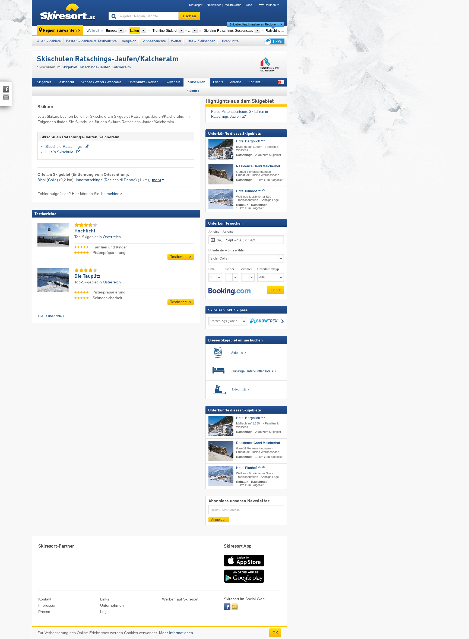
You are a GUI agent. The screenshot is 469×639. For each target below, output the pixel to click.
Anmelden (218, 520)
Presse (44, 611)
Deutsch (270, 5)
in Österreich (110, 237)
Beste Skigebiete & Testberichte (91, 41)
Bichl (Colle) (47, 180)
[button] (229, 291)
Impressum (48, 605)
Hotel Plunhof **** (250, 191)
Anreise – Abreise (220, 231)
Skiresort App (238, 546)
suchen (275, 290)
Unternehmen (112, 605)
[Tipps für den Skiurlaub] (274, 41)
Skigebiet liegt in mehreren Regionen (253, 24)
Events (218, 82)
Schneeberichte (153, 41)
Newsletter (214, 5)
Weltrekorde (233, 5)
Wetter (176, 41)
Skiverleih (173, 82)
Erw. (211, 269)
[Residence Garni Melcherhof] (220, 174)
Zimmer (246, 269)
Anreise (236, 82)
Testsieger (195, 5)
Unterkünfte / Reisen (143, 82)
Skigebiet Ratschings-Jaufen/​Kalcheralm (96, 67)
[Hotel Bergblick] (220, 149)
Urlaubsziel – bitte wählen (226, 250)
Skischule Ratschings (64, 146)
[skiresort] (68, 13)
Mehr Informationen (176, 633)
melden (113, 193)
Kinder (229, 269)
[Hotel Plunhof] (220, 199)
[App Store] (244, 567)
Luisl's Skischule (59, 152)
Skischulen (196, 82)
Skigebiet (44, 82)
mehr (156, 180)
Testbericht (66, 82)
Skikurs (193, 91)
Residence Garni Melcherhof (258, 166)
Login (105, 611)
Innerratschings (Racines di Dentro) (106, 180)
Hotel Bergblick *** (250, 141)
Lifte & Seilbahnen (200, 41)
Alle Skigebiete (49, 41)
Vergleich (129, 41)
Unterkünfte (229, 41)
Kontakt (254, 82)
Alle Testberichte (49, 316)
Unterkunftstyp (268, 269)
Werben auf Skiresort (180, 599)
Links (104, 599)
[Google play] (244, 582)
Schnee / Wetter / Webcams (101, 82)
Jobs (249, 5)
